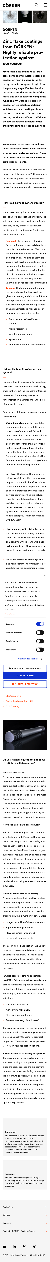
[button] (25, 1208)
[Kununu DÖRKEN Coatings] (34, 1246)
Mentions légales (18, 1255)
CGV (5, 1255)
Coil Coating (12, 706)
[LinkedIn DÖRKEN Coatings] (14, 1246)
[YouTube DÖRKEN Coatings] (4, 1246)
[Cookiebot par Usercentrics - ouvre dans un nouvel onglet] (35, 576)
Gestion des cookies (28, 658)
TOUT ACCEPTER (25, 675)
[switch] (40, 632)
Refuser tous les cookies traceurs (25, 668)
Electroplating (13, 695)
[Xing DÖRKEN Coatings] (24, 1246)
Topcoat (10, 287)
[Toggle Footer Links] (25, 1232)
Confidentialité (37, 1255)
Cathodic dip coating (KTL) (20, 701)
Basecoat (11, 241)
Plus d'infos (10, 614)
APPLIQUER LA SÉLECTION (25, 684)
